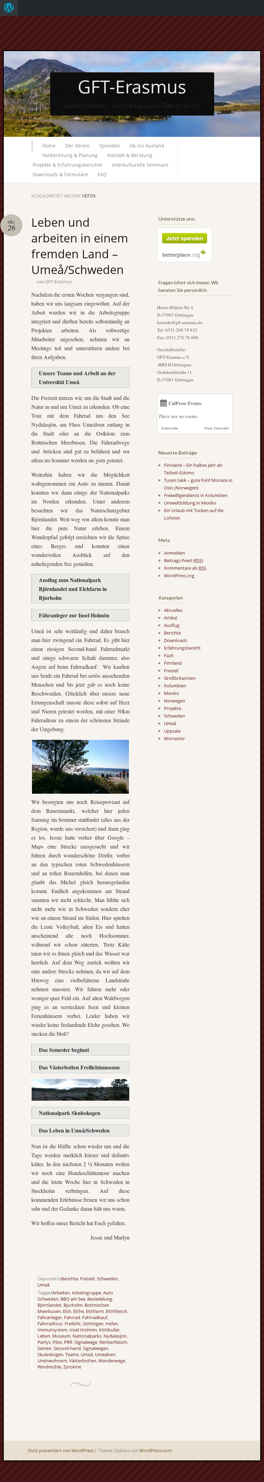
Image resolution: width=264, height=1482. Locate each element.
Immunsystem (52, 1330)
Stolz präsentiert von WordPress (61, 1450)
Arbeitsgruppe (86, 1293)
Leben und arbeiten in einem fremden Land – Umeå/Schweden (79, 245)
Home (49, 145)
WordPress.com (155, 1450)
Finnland (173, 663)
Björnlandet (49, 1305)
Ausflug (171, 625)
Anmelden (174, 553)
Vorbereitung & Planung (70, 155)
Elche (78, 1311)
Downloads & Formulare (60, 174)
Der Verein (77, 145)
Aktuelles (173, 610)
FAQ (102, 174)
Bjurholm (73, 1305)
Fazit (169, 655)
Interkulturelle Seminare (140, 165)
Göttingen (93, 1323)
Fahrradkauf (94, 1317)
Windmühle (49, 1367)
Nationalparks (87, 1336)
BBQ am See (72, 1299)
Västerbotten (82, 1360)
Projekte (172, 708)
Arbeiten (61, 1293)
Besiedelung (99, 1299)
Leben (43, 1336)
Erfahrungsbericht (182, 648)
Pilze (57, 1342)
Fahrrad (72, 1317)
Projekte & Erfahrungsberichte (67, 165)
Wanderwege (111, 1360)
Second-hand (67, 1348)
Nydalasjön (114, 1336)
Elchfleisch (116, 1311)
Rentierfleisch (113, 1342)
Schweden (107, 1279)
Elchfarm (95, 1311)
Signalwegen (95, 1348)
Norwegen (174, 701)
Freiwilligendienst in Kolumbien (196, 495)
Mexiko (171, 693)
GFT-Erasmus (132, 86)
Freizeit (87, 1279)
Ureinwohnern (52, 1360)
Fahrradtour (50, 1323)
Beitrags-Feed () (183, 560)
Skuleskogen (50, 1354)
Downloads (175, 640)
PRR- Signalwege (80, 1342)
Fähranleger (49, 1317)
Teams (72, 1354)
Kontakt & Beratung (129, 155)
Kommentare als (185, 568)
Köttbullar (109, 1330)
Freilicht (73, 1323)
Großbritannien (180, 678)
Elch (67, 1311)
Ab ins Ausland (147, 145)
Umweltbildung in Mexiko (190, 503)
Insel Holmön (83, 1330)
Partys (44, 1342)
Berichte (69, 1279)
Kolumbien (175, 686)
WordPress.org (179, 575)
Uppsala (172, 731)
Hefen (112, 1323)
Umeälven (105, 1354)
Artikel (170, 618)
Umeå (43, 1285)
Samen (44, 1348)
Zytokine (72, 1367)
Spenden (109, 145)
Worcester (174, 738)
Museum (61, 1336)
